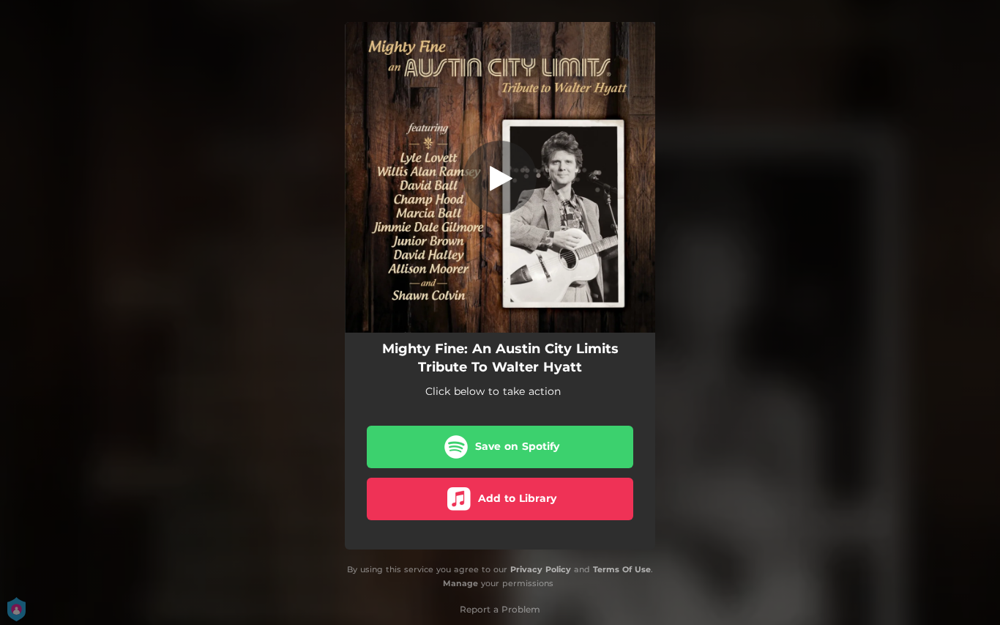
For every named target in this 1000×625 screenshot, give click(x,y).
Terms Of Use (622, 569)
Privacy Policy (540, 569)
